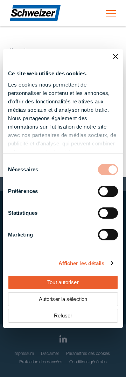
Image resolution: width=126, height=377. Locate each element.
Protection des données (40, 362)
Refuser (63, 315)
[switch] (108, 191)
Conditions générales (88, 362)
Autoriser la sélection (63, 299)
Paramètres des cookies (88, 354)
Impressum (24, 354)
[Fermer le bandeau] (115, 56)
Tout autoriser (62, 282)
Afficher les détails (81, 263)
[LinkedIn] (63, 339)
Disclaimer (50, 354)
